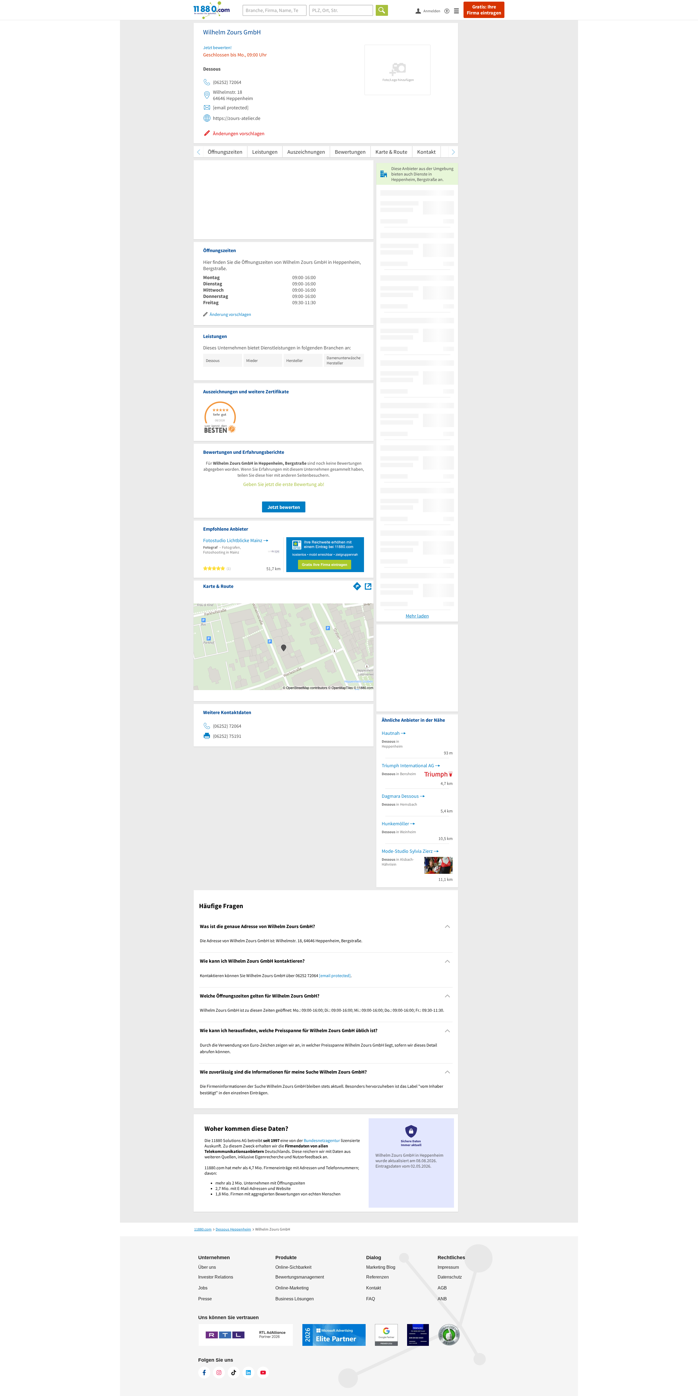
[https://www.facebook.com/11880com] (204, 1373)
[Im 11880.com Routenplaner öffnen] (357, 585)
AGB (442, 1288)
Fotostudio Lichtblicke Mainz (232, 540)
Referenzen (377, 1277)
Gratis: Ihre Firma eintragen (484, 10)
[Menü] (459, 10)
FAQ (370, 1299)
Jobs (202, 1288)
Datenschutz (450, 1277)
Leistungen (265, 151)
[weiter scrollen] (453, 151)
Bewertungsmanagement (299, 1277)
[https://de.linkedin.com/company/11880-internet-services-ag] (248, 1373)
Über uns (207, 1267)
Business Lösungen (294, 1299)
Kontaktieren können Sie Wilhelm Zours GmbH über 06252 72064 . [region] (276, 975)
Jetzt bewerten (283, 507)
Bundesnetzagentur (322, 1140)
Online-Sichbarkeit (293, 1267)
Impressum (448, 1267)
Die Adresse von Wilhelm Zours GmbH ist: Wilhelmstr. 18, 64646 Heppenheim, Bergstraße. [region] (281, 940)
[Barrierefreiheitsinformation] (449, 10)
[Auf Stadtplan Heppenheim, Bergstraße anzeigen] (368, 586)
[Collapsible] (447, 926)
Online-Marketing (292, 1288)
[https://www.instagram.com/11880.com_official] (219, 1373)
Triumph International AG (408, 765)
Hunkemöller (395, 823)
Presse (205, 1299)
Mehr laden (417, 616)
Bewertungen (350, 151)
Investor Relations (215, 1277)
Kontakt (426, 151)
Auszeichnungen (306, 151)
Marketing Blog (380, 1267)
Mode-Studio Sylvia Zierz (407, 851)
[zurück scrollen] (198, 151)
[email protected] (335, 975)
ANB (442, 1299)
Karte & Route (391, 151)
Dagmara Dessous (400, 796)
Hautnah (391, 733)
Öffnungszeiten (225, 151)
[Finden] (382, 10)
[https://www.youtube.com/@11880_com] (263, 1373)
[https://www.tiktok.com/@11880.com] (234, 1373)
